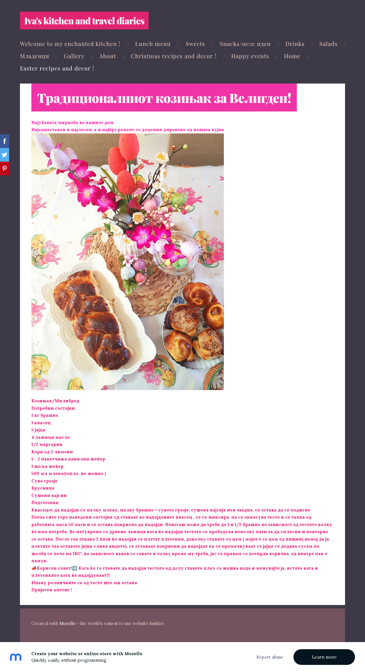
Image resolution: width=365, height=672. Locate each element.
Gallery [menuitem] (74, 56)
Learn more (324, 657)
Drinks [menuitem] (295, 43)
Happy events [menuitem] (250, 56)
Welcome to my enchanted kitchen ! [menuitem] (70, 43)
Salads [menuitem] (328, 43)
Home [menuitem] (292, 56)
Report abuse (269, 657)
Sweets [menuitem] (195, 43)
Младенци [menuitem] (34, 56)
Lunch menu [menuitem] (153, 43)
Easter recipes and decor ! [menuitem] (57, 68)
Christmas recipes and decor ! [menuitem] (173, 56)
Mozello (67, 623)
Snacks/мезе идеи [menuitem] (245, 43)
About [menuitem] (107, 56)
